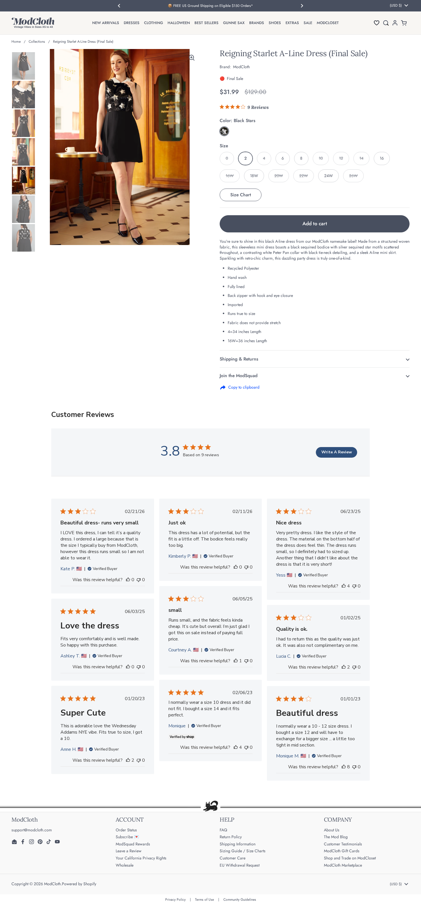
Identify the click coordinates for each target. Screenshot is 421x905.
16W (230, 176)
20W (278, 176)
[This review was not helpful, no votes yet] (139, 580)
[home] (32, 23)
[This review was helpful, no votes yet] (128, 580)
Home (16, 41)
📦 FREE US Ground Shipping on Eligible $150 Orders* (210, 5)
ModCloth (52, 884)
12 (341, 158)
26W (353, 176)
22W (303, 176)
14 (361, 158)
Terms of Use (204, 899)
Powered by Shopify (79, 884)
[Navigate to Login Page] (395, 22)
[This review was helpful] (344, 586)
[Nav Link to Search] (386, 22)
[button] (376, 22)
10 (321, 158)
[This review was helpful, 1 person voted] (236, 661)
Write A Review (336, 452)
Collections (37, 41)
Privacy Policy (175, 899)
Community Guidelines (239, 899)
